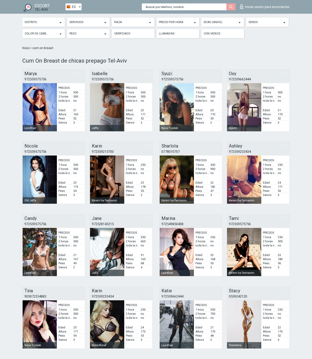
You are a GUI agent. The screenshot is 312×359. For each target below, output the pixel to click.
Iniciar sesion (267, 7)
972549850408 (172, 224)
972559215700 (103, 152)
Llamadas (167, 33)
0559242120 (238, 296)
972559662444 (240, 79)
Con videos (212, 33)
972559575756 (35, 79)
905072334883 (35, 296)
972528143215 (103, 224)
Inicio (26, 48)
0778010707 (170, 152)
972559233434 (240, 152)
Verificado (122, 33)
